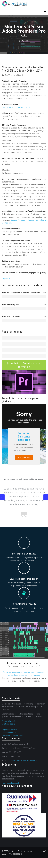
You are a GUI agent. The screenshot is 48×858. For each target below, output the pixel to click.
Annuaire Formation (9, 721)
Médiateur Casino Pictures (12, 735)
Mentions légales (8, 724)
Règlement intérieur (9, 730)
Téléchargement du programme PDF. (16, 107)
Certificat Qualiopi (9, 732)
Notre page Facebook (10, 783)
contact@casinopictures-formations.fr (22, 760)
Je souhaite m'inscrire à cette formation (24, 364)
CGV (3, 727)
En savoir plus (24, 457)
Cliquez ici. (6, 278)
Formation (24, 437)
